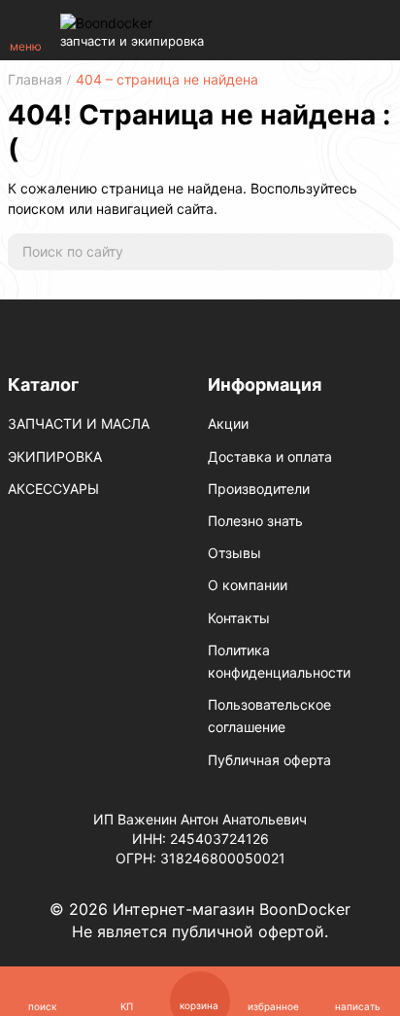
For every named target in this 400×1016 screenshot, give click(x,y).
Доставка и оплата (270, 456)
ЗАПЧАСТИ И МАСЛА (79, 423)
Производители (259, 488)
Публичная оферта (269, 760)
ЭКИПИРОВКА (55, 456)
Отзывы (234, 552)
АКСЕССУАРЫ (53, 488)
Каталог (43, 384)
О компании (247, 585)
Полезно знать (255, 520)
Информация (264, 384)
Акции (228, 423)
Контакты (239, 618)
